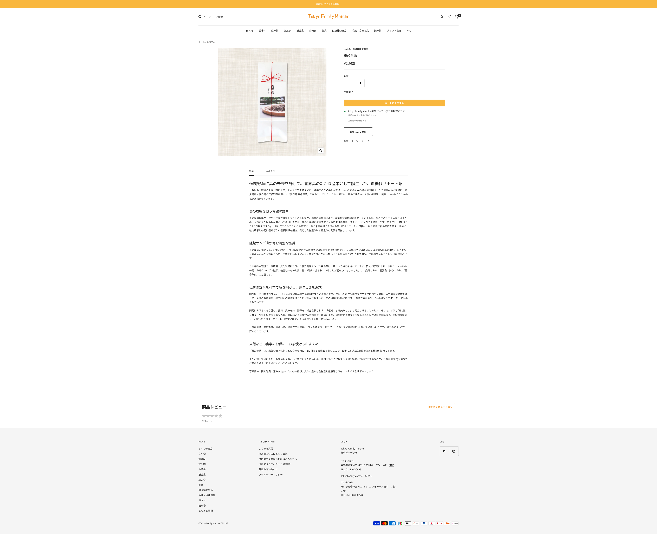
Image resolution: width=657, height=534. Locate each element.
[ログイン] (441, 16)
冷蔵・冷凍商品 (360, 30)
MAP (391, 465)
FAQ (409, 30)
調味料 (262, 30)
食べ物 (249, 30)
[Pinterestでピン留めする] (357, 141)
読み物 (377, 30)
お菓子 (287, 30)
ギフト (202, 500)
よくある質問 (205, 510)
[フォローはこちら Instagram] (454, 451)
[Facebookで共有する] (352, 141)
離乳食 (300, 30)
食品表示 (270, 171)
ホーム (201, 41)
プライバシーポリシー (271, 474)
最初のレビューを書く (440, 406)
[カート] (457, 16)
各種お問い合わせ (268, 469)
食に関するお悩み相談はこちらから (278, 459)
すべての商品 (205, 448)
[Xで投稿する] (362, 141)
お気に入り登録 (358, 131)
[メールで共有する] (368, 141)
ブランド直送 (394, 30)
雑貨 (324, 30)
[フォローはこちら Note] (444, 451)
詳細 (251, 171)
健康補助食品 (339, 30)
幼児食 (312, 30)
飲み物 (274, 30)
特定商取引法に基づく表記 (273, 453)
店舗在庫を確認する (357, 120)
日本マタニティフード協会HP (275, 464)
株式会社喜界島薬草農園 (356, 49)
